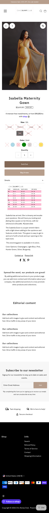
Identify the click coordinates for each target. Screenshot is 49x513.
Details (7, 180)
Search (27, 441)
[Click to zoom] (43, 26)
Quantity (24, 150)
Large (32, 127)
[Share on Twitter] (24, 261)
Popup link (29, 255)
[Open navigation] (7, 11)
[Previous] (6, 26)
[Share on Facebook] (20, 261)
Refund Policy (29, 445)
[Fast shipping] (7, 409)
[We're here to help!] (28, 409)
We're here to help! (37, 409)
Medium (21, 127)
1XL (20, 133)
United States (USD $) (14, 476)
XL (41, 127)
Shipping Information (32, 456)
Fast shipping (15, 409)
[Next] (12, 26)
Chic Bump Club (22, 508)
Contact (27, 452)
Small (10, 127)
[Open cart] (45, 11)
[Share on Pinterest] (28, 261)
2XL (29, 133)
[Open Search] (41, 11)
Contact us (19, 255)
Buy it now (24, 172)
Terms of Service (31, 448)
